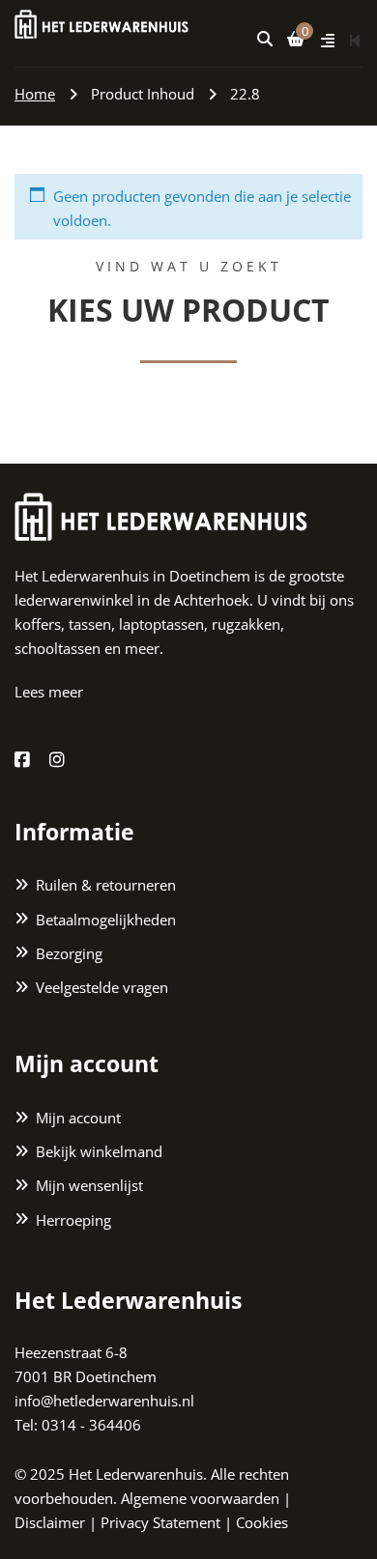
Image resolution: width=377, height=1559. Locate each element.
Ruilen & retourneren (106, 884)
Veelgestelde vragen (102, 987)
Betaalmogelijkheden (106, 918)
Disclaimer (49, 1522)
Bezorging (69, 952)
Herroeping (73, 1219)
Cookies (262, 1522)
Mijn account (78, 1117)
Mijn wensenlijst (89, 1185)
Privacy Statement (160, 1522)
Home (34, 93)
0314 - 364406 (91, 1424)
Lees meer (48, 691)
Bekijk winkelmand (99, 1151)
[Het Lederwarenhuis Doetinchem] (101, 22)
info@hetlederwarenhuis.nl (104, 1400)
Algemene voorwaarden (200, 1497)
